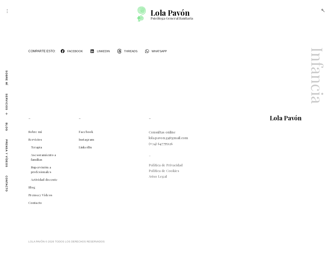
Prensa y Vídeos (6, 153)
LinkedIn (85, 147)
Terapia (36, 147)
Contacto (6, 184)
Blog (6, 127)
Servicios (6, 102)
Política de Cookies (164, 170)
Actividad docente (44, 179)
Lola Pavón (170, 12)
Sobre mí (6, 77)
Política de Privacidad (166, 165)
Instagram (86, 139)
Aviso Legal (158, 176)
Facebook (86, 132)
